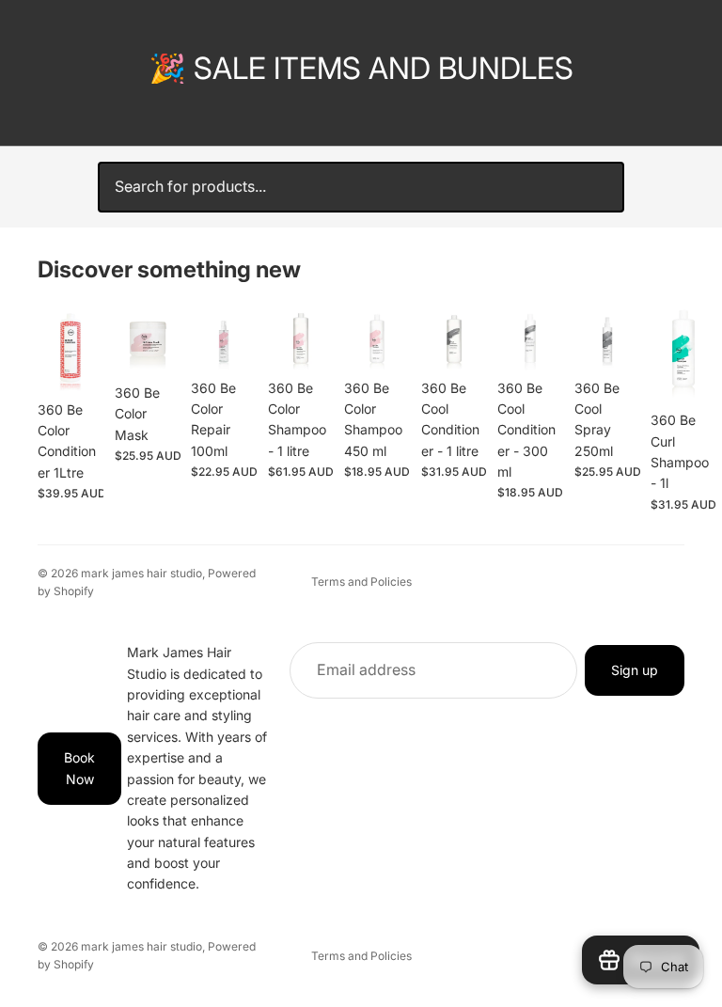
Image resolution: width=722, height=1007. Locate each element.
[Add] (74, 363)
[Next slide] (663, 409)
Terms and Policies (361, 581)
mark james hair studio (141, 573)
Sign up (634, 670)
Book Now (79, 767)
